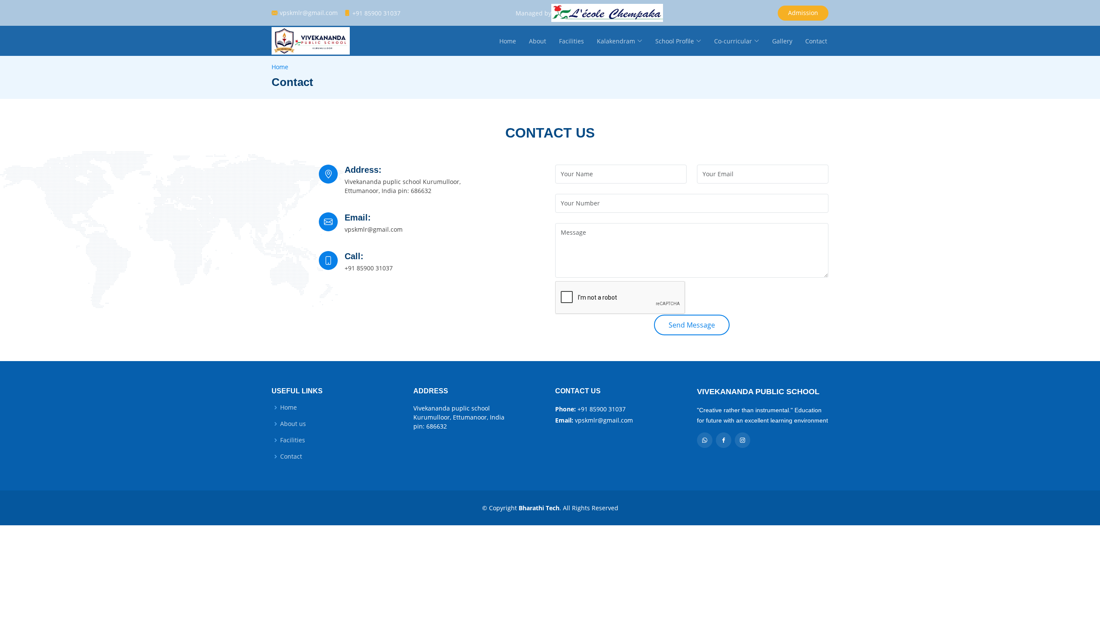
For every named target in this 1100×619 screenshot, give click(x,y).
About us (293, 424)
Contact (816, 41)
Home (507, 41)
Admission (803, 13)
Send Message (692, 325)
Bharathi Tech (539, 508)
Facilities (571, 41)
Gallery (782, 41)
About (537, 41)
